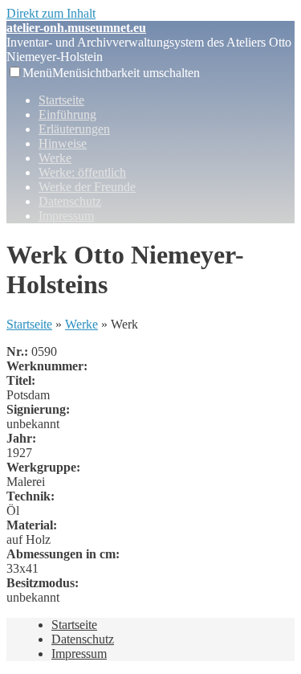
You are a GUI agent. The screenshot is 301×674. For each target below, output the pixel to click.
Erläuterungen (74, 129)
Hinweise (63, 143)
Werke (55, 158)
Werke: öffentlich (82, 172)
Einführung (67, 114)
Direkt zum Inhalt (51, 13)
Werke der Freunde (87, 187)
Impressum (66, 216)
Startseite (61, 100)
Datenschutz (70, 201)
